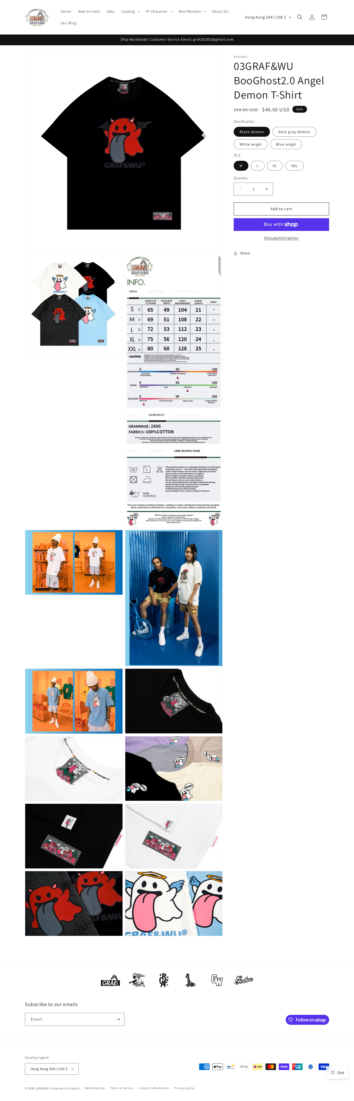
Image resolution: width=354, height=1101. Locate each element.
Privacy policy (184, 1088)
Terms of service (121, 1088)
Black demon (252, 131)
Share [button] (245, 253)
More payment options (281, 238)
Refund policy (95, 1088)
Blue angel (286, 144)
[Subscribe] (118, 1019)
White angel (251, 144)
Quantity (241, 178)
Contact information (154, 1088)
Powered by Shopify (65, 1088)
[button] (130, 11)
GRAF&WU (43, 1088)
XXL (294, 165)
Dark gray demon (294, 131)
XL (275, 165)
